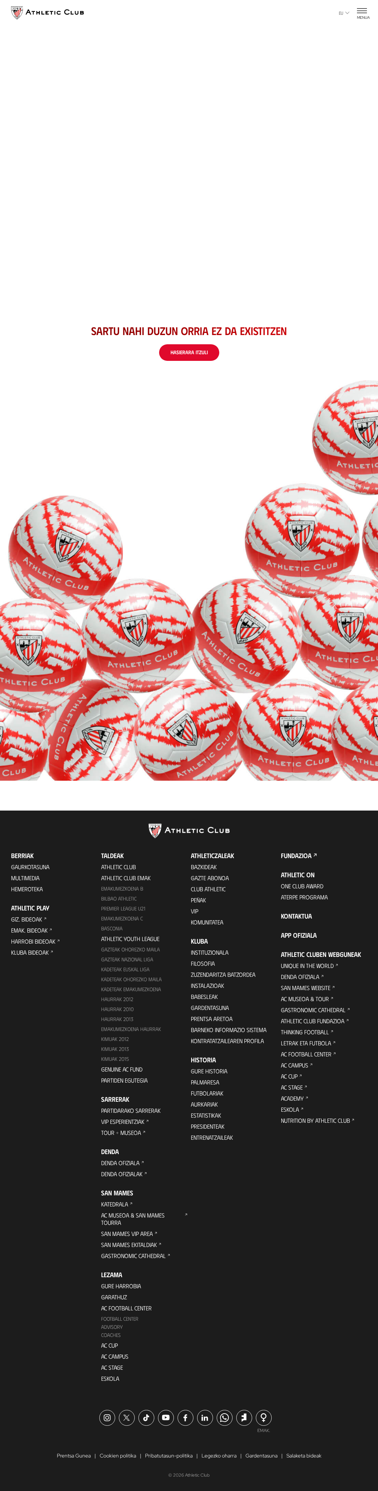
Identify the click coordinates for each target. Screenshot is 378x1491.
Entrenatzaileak (212, 1137)
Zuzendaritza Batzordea (223, 974)
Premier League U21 (123, 908)
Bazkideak (204, 866)
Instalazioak (207, 985)
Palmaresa (205, 1082)
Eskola (110, 1378)
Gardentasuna (210, 1007)
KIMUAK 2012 (115, 1039)
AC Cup (109, 1345)
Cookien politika (118, 1455)
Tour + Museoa (121, 1132)
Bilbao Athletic (119, 898)
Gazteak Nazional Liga (127, 959)
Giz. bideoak (26, 919)
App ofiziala (299, 935)
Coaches (111, 1335)
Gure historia (209, 1070)
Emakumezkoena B (122, 888)
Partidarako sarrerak (131, 1110)
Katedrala (114, 1204)
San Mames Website (305, 987)
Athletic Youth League (130, 938)
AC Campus (114, 1356)
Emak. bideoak (29, 930)
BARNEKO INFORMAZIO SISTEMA (229, 1029)
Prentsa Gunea (74, 1455)
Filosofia (203, 963)
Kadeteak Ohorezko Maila (131, 979)
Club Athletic (208, 888)
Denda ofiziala (120, 1162)
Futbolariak (207, 1093)
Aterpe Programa (304, 896)
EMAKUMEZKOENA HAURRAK (131, 1029)
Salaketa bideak (304, 1455)
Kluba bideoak (30, 952)
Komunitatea (207, 922)
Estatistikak (206, 1115)
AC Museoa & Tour (305, 998)
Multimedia (25, 877)
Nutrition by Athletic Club (315, 1120)
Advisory (112, 1327)
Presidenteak (207, 1126)
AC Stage (112, 1367)
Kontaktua (296, 916)
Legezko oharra (219, 1455)
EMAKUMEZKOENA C (122, 918)
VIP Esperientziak (122, 1121)
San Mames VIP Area (127, 1233)
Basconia (112, 928)
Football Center (119, 1319)
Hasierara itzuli (189, 352)
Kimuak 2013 (115, 1049)
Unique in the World (307, 965)
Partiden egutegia (124, 1080)
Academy (292, 1098)
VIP (194, 911)
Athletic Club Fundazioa (312, 1020)
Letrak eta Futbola (306, 1042)
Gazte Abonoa (210, 877)
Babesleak (204, 996)
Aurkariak (204, 1104)
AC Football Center (126, 1307)
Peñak (198, 899)
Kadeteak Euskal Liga (125, 969)
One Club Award (302, 885)
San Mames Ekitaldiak (129, 1244)
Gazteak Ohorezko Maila (130, 949)
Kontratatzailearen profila (227, 1040)
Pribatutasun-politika (169, 1455)
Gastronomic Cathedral (133, 1255)
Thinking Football (305, 1031)
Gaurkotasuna (30, 866)
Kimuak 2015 (115, 1059)
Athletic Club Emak (126, 877)
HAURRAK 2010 (117, 1009)
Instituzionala (209, 952)
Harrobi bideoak (33, 941)
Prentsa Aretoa (212, 1018)
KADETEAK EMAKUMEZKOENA (131, 989)
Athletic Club (118, 866)
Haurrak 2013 (117, 1019)
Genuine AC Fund (121, 1069)
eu (341, 12)
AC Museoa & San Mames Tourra (133, 1219)
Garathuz (114, 1296)
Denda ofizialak (121, 1173)
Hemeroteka (27, 888)
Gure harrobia (121, 1285)
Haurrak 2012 (117, 999)
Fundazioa (296, 855)
